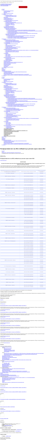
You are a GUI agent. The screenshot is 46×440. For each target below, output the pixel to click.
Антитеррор (6, 66)
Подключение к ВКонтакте (10, 23)
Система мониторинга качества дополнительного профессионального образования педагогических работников (25, 30)
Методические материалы (8, 73)
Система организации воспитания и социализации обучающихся (18, 32)
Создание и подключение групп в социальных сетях (14, 22)
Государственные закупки (8, 19)
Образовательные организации (8, 10)
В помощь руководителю (8, 21)
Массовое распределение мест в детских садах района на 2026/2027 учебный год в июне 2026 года (13, 391)
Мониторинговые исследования (11, 45)
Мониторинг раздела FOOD (10, 94)
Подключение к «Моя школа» (10, 24)
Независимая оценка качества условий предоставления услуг (13, 62)
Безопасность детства (7, 63)
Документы (4, 82)
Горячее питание (6, 65)
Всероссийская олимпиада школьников (12, 48)
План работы (6, 17)
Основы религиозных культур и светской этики (13, 115)
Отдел (3, 78)
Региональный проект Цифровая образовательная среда (14, 41)
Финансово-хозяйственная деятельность (12, 20)
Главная (3, 9)
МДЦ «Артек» (8, 54)
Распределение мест (3, 160)
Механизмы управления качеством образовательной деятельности (11, 29)
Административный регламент (8, 18)
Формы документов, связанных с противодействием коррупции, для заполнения (16, 74)
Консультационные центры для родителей (12, 51)
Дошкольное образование (8, 49)
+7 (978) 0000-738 (17, 431)
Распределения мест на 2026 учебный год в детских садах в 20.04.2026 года (10, 325)
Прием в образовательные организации (12, 43)
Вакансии (5, 12)
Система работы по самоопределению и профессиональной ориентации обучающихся (21, 37)
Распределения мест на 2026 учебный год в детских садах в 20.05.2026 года (10, 318)
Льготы (7, 52)
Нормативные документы (8, 14)
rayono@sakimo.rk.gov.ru (8, 425)
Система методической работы (12, 31)
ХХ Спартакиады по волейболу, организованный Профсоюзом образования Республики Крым (12, 399)
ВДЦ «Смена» (8, 55)
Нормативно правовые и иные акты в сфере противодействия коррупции (15, 71)
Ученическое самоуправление (10, 58)
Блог (3, 68)
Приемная (3, 69)
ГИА (6, 44)
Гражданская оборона (7, 64)
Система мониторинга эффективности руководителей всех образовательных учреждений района (22, 33)
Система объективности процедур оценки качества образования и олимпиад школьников (21, 98)
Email (1, 299)
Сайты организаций (7, 11)
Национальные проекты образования (9, 39)
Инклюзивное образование (8, 60)
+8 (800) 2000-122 (19, 429)
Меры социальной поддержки (8, 13)
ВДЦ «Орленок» (8, 123)
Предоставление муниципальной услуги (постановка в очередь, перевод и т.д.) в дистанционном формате (22, 50)
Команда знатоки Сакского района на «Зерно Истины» (7, 406)
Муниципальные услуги (7, 86)
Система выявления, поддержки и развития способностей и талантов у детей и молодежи (21, 35)
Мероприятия (4, 67)
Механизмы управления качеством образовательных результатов (11, 34)
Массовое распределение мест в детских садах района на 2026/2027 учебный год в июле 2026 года (13, 305)
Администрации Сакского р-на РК (11, 16)
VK (2, 299)
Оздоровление (6, 53)
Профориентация (8, 127)
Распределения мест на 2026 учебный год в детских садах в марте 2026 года (10, 338)
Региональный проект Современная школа (12, 40)
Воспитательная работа (7, 57)
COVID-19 (3, 75)
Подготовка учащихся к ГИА (4, 418)
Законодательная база (9, 59)
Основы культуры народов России (11, 47)
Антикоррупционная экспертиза (9, 72)
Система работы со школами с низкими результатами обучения (17, 106)
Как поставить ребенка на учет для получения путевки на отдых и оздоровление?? (18, 56)
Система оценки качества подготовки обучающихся (15, 36)
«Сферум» (7, 25)
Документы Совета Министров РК (11, 15)
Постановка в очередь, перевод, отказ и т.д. (12, 119)
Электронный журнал (9, 46)
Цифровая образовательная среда (11, 90)
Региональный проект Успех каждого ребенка (13, 110)
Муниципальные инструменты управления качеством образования (9, 27)
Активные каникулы (7, 61)
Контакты (3, 70)
